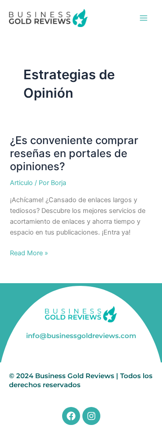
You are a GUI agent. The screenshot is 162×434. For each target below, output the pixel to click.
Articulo (21, 183)
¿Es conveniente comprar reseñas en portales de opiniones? (74, 153)
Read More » (29, 252)
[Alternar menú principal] (143, 18)
